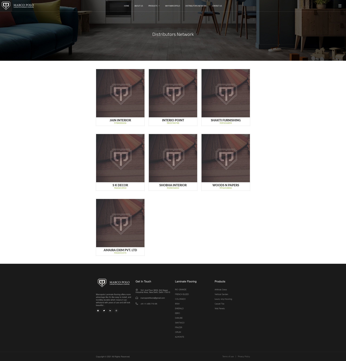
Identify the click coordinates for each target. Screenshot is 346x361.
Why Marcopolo (172, 5)
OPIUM (178, 332)
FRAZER (178, 327)
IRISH (177, 304)
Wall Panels (220, 308)
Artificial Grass (221, 290)
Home (126, 5)
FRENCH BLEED (182, 294)
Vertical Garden (221, 294)
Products (152, 5)
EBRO (177, 313)
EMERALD (179, 308)
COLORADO (180, 299)
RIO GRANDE (180, 290)
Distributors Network (196, 5)
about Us (138, 5)
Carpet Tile (219, 304)
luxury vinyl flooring (223, 299)
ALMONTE (179, 337)
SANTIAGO (179, 323)
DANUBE (179, 318)
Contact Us (217, 5)
